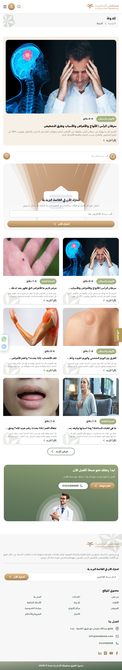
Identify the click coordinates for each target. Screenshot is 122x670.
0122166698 (106, 643)
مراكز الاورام (74, 608)
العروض (115, 608)
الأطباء (115, 603)
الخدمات (76, 597)
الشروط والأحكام (33, 614)
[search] (19, 6)
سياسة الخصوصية (33, 608)
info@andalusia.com (101, 636)
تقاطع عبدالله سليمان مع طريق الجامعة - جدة (91, 629)
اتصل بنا (37, 597)
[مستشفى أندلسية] (102, 6)
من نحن (115, 597)
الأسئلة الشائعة (34, 603)
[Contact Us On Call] (4, 346)
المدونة (77, 603)
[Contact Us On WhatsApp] (4, 339)
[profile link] (117, 653)
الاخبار (77, 614)
